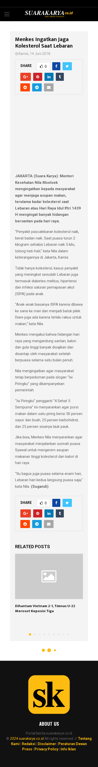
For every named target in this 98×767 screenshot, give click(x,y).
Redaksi (28, 744)
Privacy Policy (46, 749)
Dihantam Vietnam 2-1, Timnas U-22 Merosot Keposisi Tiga (45, 608)
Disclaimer (47, 744)
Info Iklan (68, 749)
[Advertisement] (49, 136)
